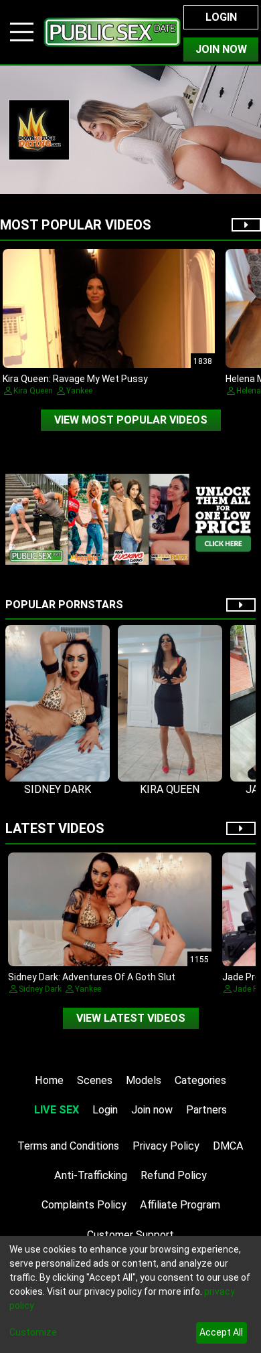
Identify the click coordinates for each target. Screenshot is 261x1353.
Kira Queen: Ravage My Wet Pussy (75, 378)
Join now (152, 1109)
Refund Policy (174, 1175)
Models (143, 1080)
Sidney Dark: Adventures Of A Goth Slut (91, 977)
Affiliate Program (180, 1204)
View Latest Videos (130, 1018)
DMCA (228, 1146)
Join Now (221, 49)
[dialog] (130, 1294)
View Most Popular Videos (130, 420)
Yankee (79, 390)
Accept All (221, 1332)
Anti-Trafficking (90, 1175)
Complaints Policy (83, 1204)
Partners (206, 1109)
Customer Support (130, 1235)
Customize (33, 1332)
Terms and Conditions (68, 1146)
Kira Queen (33, 390)
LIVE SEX (56, 1109)
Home (49, 1080)
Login (221, 17)
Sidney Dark (40, 989)
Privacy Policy (166, 1146)
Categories (200, 1080)
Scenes (94, 1080)
